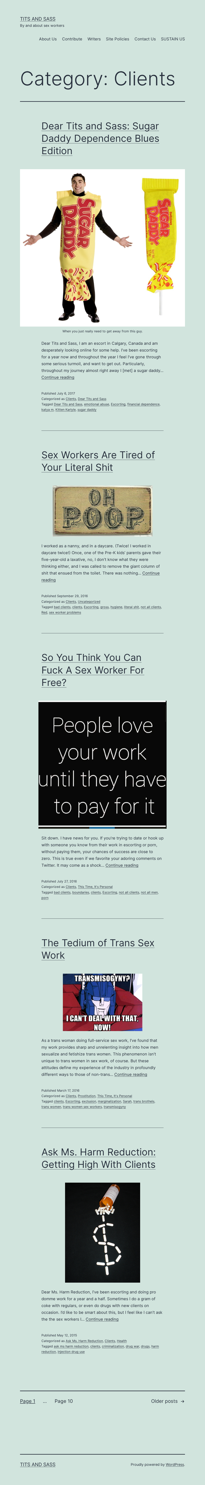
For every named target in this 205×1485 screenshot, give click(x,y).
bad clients (62, 607)
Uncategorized (89, 602)
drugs (145, 1346)
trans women (51, 1107)
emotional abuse (96, 404)
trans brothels (143, 1101)
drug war (132, 1346)
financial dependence (143, 404)
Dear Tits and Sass (92, 399)
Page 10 (64, 1401)
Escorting (118, 404)
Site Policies (117, 39)
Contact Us (145, 39)
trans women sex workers (82, 1107)
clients (77, 607)
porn (44, 898)
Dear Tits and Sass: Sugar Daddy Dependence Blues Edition (100, 138)
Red (44, 612)
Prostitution (86, 1096)
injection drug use (71, 1352)
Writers (94, 39)
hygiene (116, 607)
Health (122, 1341)
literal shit (131, 607)
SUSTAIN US (173, 39)
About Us (48, 39)
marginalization (109, 1101)
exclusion (89, 1101)
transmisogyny (115, 1107)
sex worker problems (65, 612)
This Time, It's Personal (95, 887)
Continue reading (57, 377)
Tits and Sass (37, 19)
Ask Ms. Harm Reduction (84, 1341)
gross (104, 607)
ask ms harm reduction (71, 1346)
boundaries (80, 892)
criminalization (113, 1346)
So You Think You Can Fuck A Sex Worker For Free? (92, 670)
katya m (47, 410)
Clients (71, 399)
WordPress (175, 1464)
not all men (149, 892)
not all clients (151, 607)
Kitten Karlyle (65, 410)
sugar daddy (86, 410)
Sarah (127, 1101)
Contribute (72, 39)
